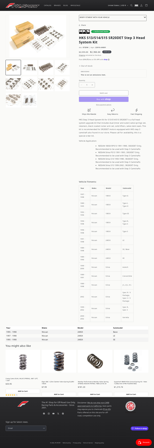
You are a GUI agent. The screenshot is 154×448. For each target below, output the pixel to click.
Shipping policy (99, 443)
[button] (131, 5)
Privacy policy (77, 443)
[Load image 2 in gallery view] (29, 67)
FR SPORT (58, 443)
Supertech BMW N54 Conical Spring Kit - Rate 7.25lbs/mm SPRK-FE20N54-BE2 (130, 382)
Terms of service (88, 443)
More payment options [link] (103, 105)
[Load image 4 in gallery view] (62, 67)
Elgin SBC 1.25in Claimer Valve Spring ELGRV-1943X (58, 382)
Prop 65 (106, 409)
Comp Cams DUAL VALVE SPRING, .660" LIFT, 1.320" (22, 379)
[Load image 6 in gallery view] (29, 83)
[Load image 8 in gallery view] (62, 83)
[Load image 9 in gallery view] (13, 100)
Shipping (82, 55)
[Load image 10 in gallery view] (29, 100)
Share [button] (83, 25)
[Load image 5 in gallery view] (13, 83)
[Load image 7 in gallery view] (46, 83)
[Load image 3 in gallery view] (46, 67)
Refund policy (67, 443)
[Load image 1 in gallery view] (13, 67)
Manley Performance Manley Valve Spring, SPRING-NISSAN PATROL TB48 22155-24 (93, 382)
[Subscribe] (43, 428)
